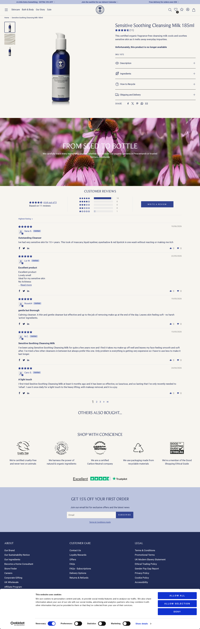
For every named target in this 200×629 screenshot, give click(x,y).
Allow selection (177, 603)
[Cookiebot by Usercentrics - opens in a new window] (18, 624)
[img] (25, 226)
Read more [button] (26, 285)
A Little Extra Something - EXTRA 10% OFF (34, 2)
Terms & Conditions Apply (100, 522)
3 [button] (100, 401)
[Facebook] (128, 103)
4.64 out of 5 (50, 202)
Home (6, 18)
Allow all (177, 595)
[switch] (78, 623)
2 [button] (96, 401)
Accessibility (141, 582)
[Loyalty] (182, 10)
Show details (142, 623)
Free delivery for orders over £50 (163, 2)
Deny (177, 611)
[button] (6, 10)
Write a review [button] (157, 204)
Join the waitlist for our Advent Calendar (98, 2)
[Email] (146, 103)
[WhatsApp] (142, 103)
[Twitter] (132, 103)
